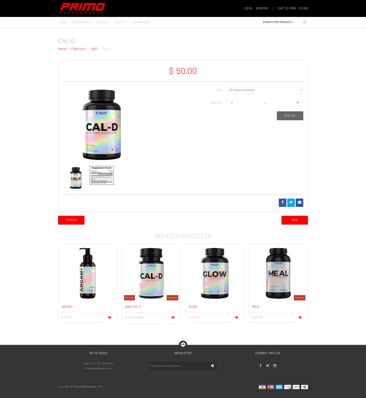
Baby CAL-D (133, 306)
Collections (78, 49)
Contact (122, 22)
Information (142, 22)
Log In (248, 8)
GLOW (193, 306)
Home (63, 22)
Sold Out (289, 115)
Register (262, 8)
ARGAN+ (67, 306)
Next (295, 220)
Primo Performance (84, 387)
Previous (71, 220)
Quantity (216, 102)
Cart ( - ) (293, 8)
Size (219, 90)
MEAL (256, 306)
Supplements (81, 22)
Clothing (103, 22)
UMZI (94, 49)
